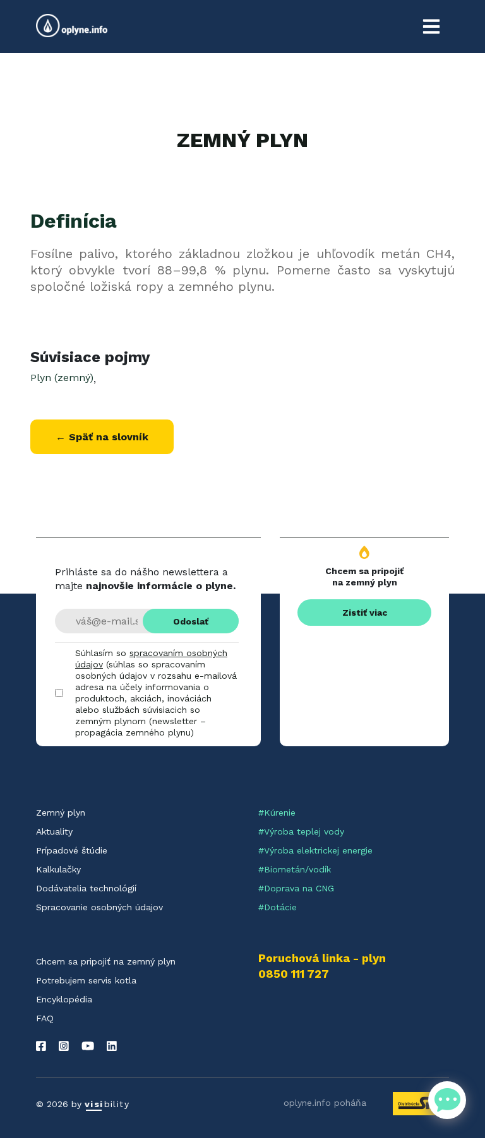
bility (107, 1104)
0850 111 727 (293, 974)
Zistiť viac (364, 612)
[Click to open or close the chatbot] (447, 1100)
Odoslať (190, 621)
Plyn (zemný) (61, 378)
